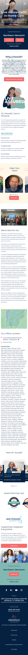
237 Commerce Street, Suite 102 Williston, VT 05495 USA (14, 599)
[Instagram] (21, 590)
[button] (25, 3)
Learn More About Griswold (14, 79)
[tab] (10, 194)
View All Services (7, 133)
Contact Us (9, 40)
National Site (14, 630)
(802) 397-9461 (7, 342)
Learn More (14, 198)
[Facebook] (6, 590)
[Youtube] (16, 590)
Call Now (19, 40)
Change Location (14, 46)
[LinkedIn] (11, 590)
